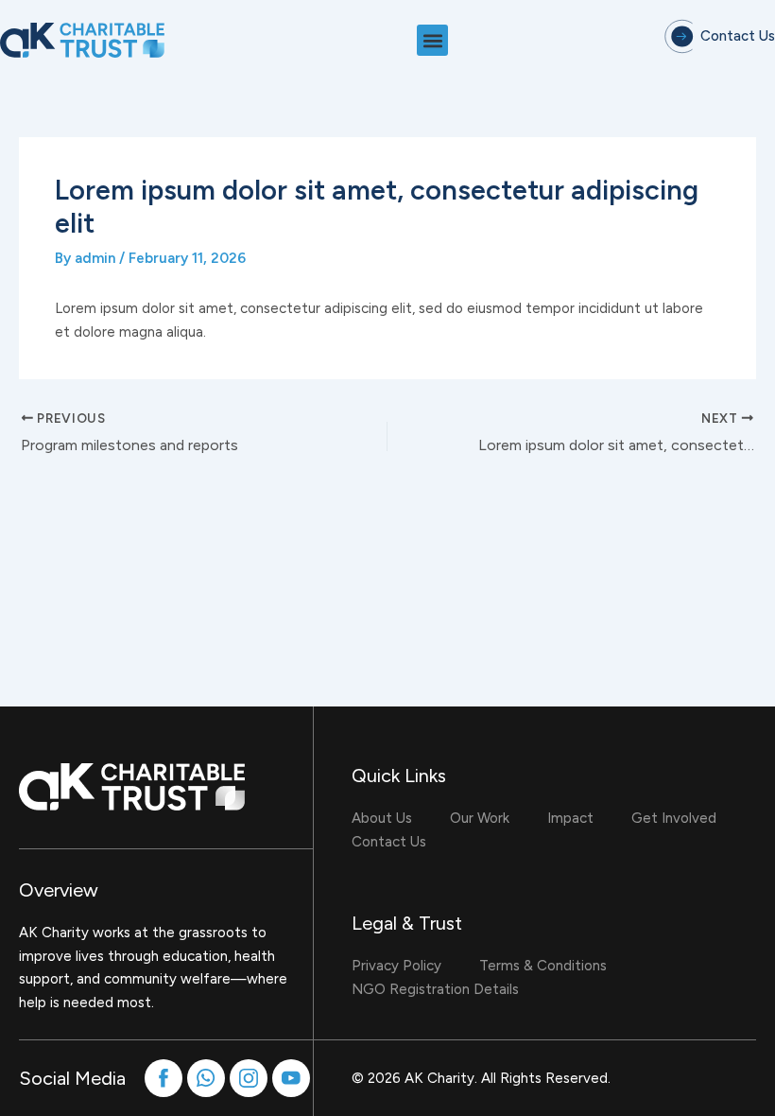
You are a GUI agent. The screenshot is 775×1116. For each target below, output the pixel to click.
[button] (432, 40)
